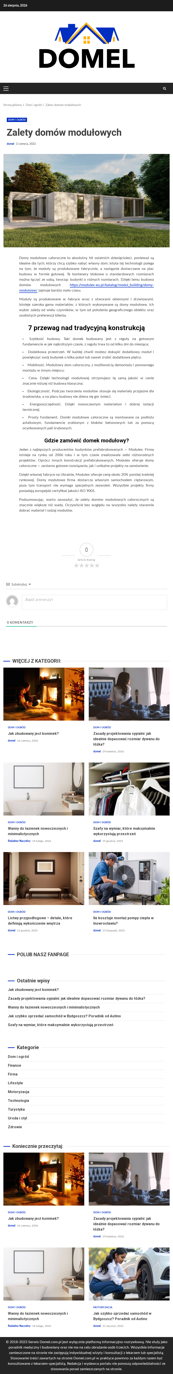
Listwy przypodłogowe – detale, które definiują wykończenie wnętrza (43, 878)
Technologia (18, 1100)
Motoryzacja (18, 1092)
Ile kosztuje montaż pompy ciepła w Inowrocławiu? (129, 878)
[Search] (164, 88)
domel (11, 143)
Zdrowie (15, 1127)
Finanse (14, 1065)
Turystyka (16, 1109)
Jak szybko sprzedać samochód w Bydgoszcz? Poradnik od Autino (64, 1016)
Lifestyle (15, 1083)
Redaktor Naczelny (19, 841)
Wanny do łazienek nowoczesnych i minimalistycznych (43, 789)
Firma (13, 1074)
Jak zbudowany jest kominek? (43, 694)
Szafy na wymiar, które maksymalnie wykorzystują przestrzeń (129, 789)
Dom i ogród (17, 120)
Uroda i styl (17, 1118)
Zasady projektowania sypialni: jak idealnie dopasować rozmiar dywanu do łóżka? (129, 694)
